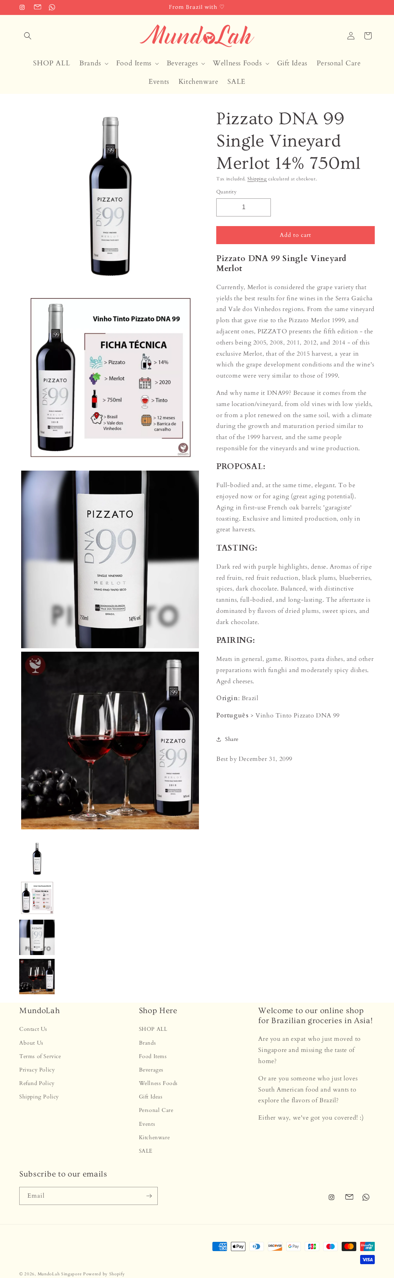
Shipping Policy (39, 1096)
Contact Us (33, 1029)
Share (232, 739)
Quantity (226, 191)
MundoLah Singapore (60, 1274)
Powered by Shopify (104, 1274)
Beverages (151, 1069)
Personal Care (156, 1110)
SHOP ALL (153, 1029)
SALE (146, 1151)
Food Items (153, 1056)
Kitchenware (154, 1137)
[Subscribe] (148, 1196)
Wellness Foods (158, 1083)
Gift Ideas (151, 1096)
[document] (108, 470)
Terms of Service (40, 1056)
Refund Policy (37, 1083)
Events (147, 1124)
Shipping (257, 179)
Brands (147, 1043)
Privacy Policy (37, 1069)
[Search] (27, 35)
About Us (31, 1043)
